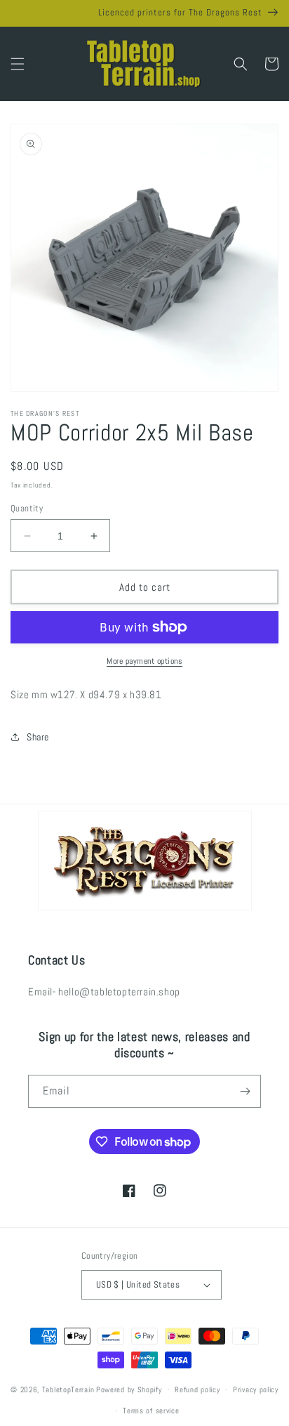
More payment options (144, 661)
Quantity (27, 508)
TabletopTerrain (68, 1389)
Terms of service (151, 1410)
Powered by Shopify (129, 1389)
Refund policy (197, 1389)
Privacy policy (255, 1389)
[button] (17, 63)
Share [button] (38, 737)
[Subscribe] (244, 1091)
